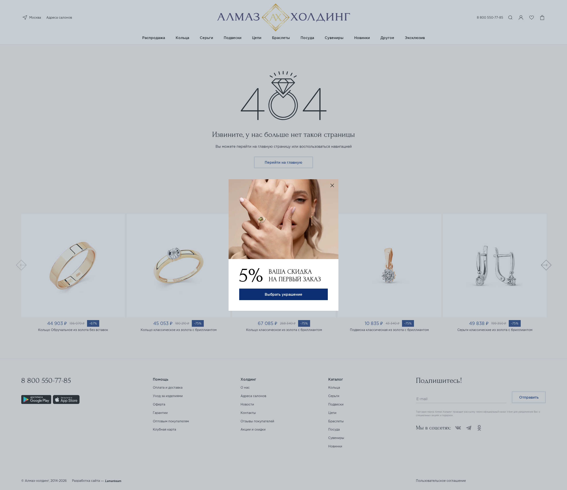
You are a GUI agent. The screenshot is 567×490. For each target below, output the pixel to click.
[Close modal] (332, 185)
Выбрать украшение (283, 294)
